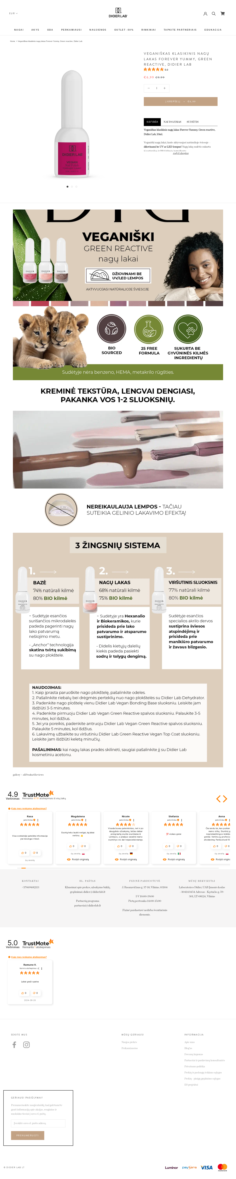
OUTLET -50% (124, 30)
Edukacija (213, 30)
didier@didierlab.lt (94, 892)
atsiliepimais (50, 798)
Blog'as (188, 1048)
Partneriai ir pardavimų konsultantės (204, 1060)
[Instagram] (26, 1045)
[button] (219, 799)
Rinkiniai (148, 30)
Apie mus (189, 1042)
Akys (35, 30)
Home (12, 41)
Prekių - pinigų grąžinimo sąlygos (202, 1078)
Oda (50, 30)
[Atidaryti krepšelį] (222, 13)
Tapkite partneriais (180, 30)
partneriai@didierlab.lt (87, 905)
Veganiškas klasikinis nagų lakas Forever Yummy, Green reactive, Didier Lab (50, 41)
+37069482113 (30, 887)
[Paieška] (214, 13)
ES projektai (191, 1085)
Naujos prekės (129, 1042)
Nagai (19, 30)
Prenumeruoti (27, 1135)
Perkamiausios (130, 1048)
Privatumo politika (194, 1066)
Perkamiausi (71, 30)
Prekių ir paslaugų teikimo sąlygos (203, 1072)
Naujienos (98, 30)
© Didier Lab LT (14, 1167)
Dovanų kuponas (193, 1054)
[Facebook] (14, 1045)
